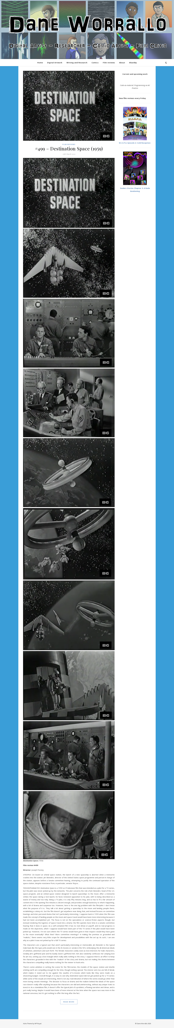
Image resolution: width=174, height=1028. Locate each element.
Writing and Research (77, 62)
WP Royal (38, 1023)
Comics (95, 62)
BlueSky (133, 62)
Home (40, 62)
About (122, 62)
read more (68, 1002)
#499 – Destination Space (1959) (69, 148)
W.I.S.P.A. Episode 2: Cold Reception (134, 143)
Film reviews (109, 62)
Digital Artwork (54, 62)
